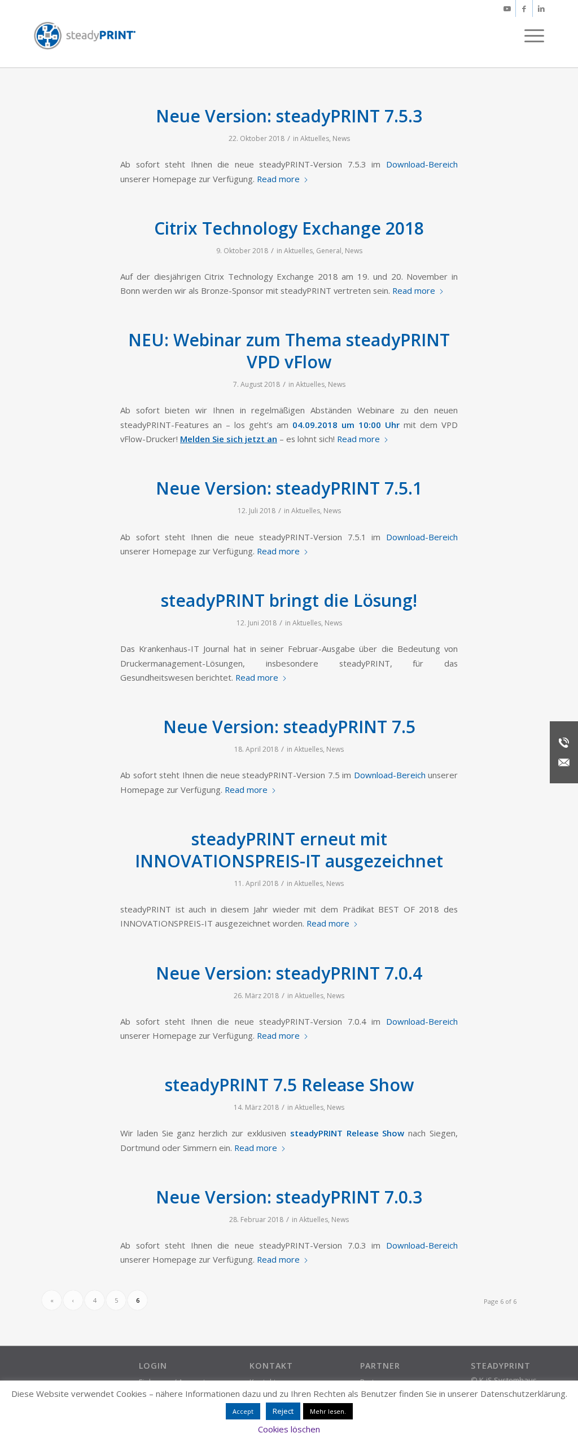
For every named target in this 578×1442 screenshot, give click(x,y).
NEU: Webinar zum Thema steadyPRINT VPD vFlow (289, 350)
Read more (278, 178)
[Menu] (530, 35)
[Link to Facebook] (524, 8)
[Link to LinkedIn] (541, 8)
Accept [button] (243, 1411)
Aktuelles (314, 138)
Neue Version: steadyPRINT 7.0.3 (289, 1197)
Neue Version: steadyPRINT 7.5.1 (289, 488)
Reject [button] (283, 1411)
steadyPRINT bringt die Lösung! (289, 600)
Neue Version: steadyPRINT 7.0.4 (289, 973)
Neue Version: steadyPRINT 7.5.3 (289, 115)
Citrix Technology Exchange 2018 (289, 228)
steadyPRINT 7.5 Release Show (289, 1084)
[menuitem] (530, 35)
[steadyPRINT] (84, 36)
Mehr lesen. (328, 1411)
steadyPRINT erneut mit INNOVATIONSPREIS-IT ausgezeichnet (289, 849)
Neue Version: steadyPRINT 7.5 (289, 726)
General (328, 250)
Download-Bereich (422, 164)
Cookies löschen (289, 1429)
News (341, 138)
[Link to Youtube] (507, 8)
